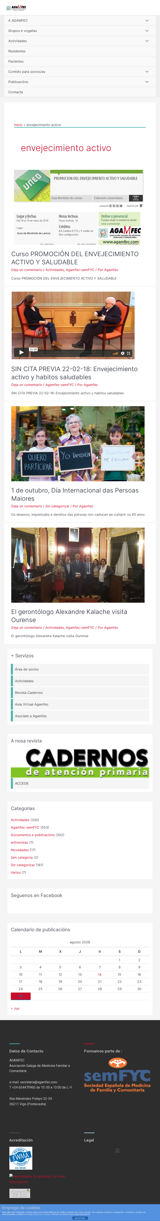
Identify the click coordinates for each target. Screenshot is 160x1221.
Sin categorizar (57, 506)
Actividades (17, 41)
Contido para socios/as (26, 71)
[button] (117, 1150)
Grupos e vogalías (22, 31)
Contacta (15, 92)
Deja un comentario (26, 270)
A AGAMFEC (18, 20)
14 (99, 974)
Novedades (20, 850)
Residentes (16, 51)
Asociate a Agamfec (31, 716)
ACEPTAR (80, 1218)
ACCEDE (22, 783)
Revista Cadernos (29, 693)
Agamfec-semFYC (80, 270)
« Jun (15, 1008)
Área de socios (27, 669)
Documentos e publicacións (33, 835)
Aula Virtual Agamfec (32, 704)
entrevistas (19, 842)
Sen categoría (22, 857)
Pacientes (16, 61)
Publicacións (18, 82)
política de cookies (42, 1214)
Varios (16, 872)
